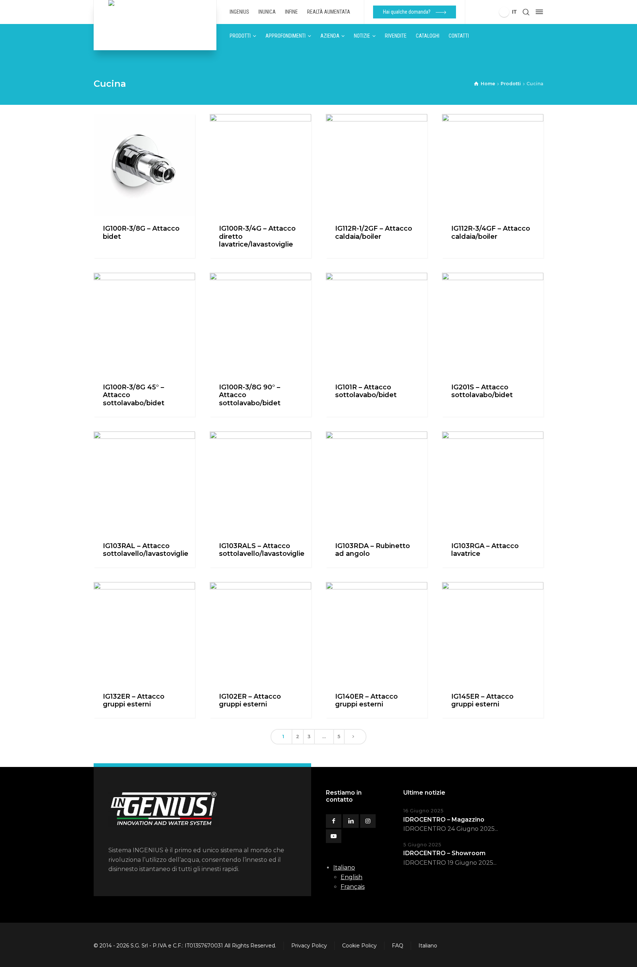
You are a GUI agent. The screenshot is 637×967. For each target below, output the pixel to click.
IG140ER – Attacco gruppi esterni (366, 700)
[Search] (526, 12)
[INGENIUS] (155, 25)
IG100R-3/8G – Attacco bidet (141, 232)
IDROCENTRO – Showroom (444, 853)
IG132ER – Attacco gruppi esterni (133, 700)
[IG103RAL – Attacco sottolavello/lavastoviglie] (144, 482)
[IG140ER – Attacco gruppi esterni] (376, 633)
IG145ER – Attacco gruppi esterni (482, 700)
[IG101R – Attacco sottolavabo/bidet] (376, 323)
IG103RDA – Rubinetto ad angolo (372, 550)
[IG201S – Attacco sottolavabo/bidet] (492, 323)
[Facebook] (333, 821)
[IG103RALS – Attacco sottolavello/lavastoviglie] (260, 482)
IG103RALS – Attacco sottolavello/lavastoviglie (261, 550)
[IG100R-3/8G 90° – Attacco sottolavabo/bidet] (260, 323)
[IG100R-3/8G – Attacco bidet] (144, 165)
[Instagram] (368, 821)
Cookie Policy (359, 945)
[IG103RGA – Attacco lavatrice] (492, 482)
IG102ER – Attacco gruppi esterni (250, 700)
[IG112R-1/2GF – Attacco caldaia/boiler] (376, 165)
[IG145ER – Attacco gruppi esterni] (492, 633)
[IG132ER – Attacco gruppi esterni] (144, 633)
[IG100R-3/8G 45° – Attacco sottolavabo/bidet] (144, 323)
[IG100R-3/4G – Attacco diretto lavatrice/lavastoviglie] (260, 165)
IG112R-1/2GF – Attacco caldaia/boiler (373, 232)
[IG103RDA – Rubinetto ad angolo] (376, 482)
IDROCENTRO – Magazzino (443, 819)
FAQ (397, 945)
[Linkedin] (350, 821)
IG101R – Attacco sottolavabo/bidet (366, 391)
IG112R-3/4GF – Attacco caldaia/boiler (490, 232)
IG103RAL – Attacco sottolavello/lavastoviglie (145, 550)
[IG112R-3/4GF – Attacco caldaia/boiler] (492, 165)
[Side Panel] (537, 12)
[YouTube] (333, 836)
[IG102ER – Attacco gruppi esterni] (260, 633)
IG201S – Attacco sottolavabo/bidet (482, 391)
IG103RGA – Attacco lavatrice (485, 550)
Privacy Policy (309, 945)
